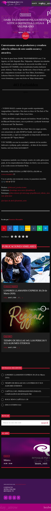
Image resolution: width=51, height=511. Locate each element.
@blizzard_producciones (17, 187)
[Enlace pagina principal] (12, 3)
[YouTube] (6, 498)
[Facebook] (18, 498)
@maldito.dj (30, 190)
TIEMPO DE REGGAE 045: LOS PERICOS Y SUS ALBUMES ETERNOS (25, 342)
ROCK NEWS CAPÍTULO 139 (16, 399)
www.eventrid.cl (7, 174)
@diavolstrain (14, 193)
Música (7, 460)
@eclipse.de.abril (7, 201)
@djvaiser (8, 196)
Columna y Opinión (11, 286)
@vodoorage (24, 193)
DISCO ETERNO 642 (13, 405)
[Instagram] (14, 498)
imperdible (8, 336)
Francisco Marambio (16, 219)
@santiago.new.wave (17, 190)
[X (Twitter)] (10, 498)
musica (7, 456)
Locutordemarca (20, 484)
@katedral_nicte (20, 201)
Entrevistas (25, 15)
